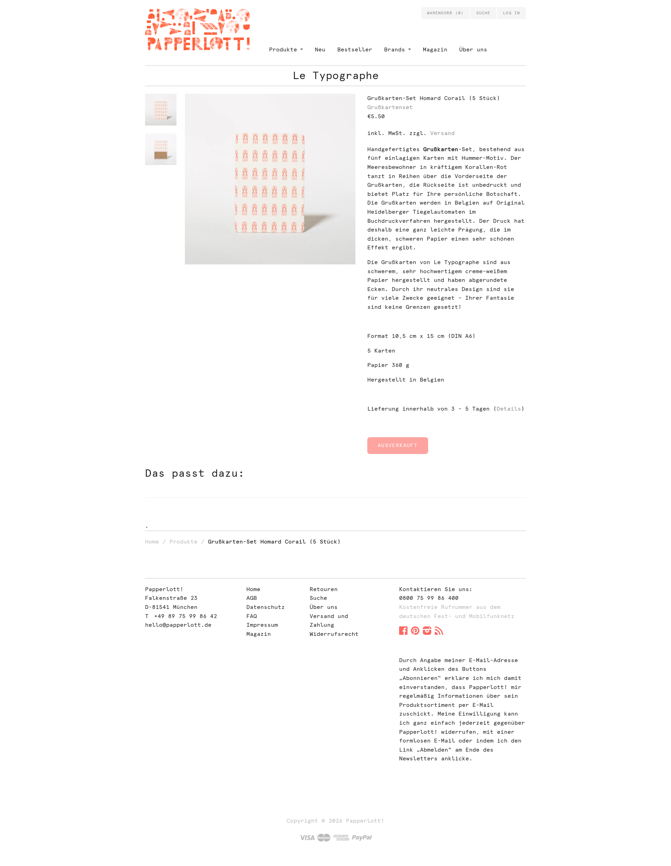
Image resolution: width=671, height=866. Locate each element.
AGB (251, 598)
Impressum (262, 625)
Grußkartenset (390, 107)
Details (509, 408)
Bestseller (354, 49)
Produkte (283, 49)
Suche (318, 598)
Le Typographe (336, 75)
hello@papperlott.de (178, 625)
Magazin (435, 49)
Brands (394, 49)
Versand (442, 133)
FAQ (251, 616)
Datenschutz (265, 607)
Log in (511, 12)
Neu (320, 49)
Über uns (473, 49)
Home (152, 541)
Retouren (324, 589)
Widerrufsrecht (334, 634)
